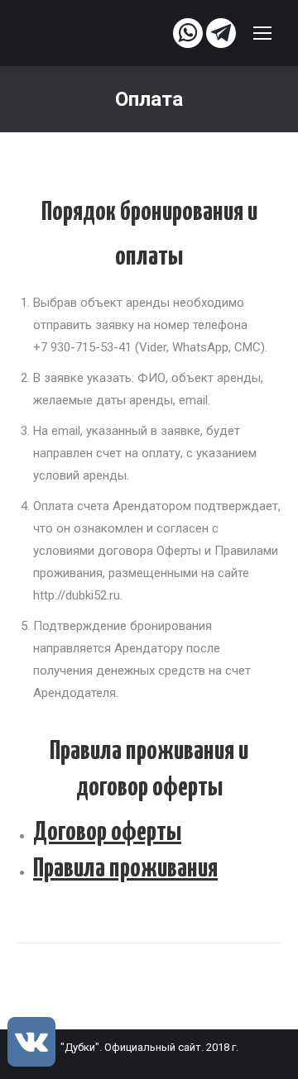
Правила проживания (125, 869)
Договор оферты (107, 832)
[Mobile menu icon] (262, 33)
